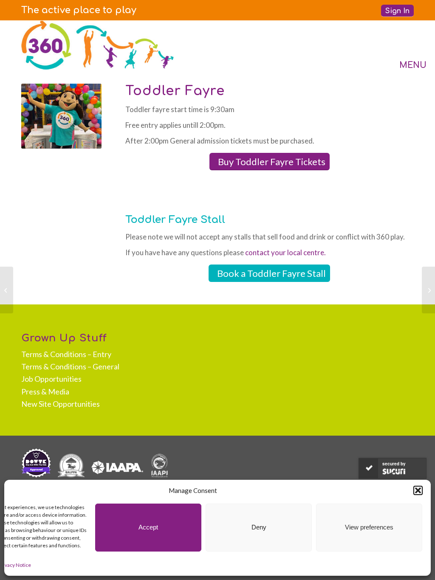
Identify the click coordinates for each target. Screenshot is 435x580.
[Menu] (404, 45)
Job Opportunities (51, 378)
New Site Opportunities (60, 403)
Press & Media (45, 391)
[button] (418, 490)
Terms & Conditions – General (70, 366)
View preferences (369, 527)
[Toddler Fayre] (6, 290)
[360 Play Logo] (97, 45)
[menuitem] (78, 10)
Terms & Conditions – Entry (66, 354)
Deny (258, 527)
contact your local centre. (285, 252)
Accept (148, 527)
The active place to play (78, 10)
